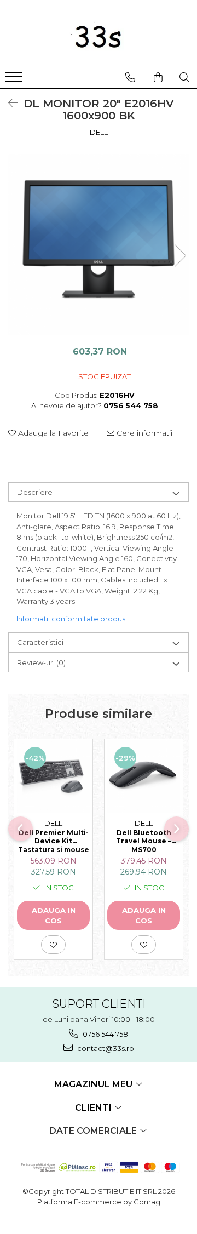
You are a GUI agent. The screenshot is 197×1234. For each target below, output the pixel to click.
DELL (99, 132)
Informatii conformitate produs (70, 618)
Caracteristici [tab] (40, 642)
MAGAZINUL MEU (94, 1084)
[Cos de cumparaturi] (158, 77)
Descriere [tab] (35, 492)
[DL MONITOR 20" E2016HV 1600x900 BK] (98, 244)
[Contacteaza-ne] (130, 77)
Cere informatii (143, 433)
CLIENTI (94, 1107)
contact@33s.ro (105, 1048)
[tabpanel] (98, 244)
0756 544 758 (104, 1034)
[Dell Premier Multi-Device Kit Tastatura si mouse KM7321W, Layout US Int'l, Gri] (53, 776)
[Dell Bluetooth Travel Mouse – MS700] (143, 776)
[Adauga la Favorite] (53, 944)
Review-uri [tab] (41, 662)
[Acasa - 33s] (98, 33)
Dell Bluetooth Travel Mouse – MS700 (143, 841)
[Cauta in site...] (184, 77)
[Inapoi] (8, 103)
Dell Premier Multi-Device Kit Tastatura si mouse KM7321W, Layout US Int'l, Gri (53, 841)
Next (180, 255)
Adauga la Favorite (52, 433)
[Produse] (15, 80)
